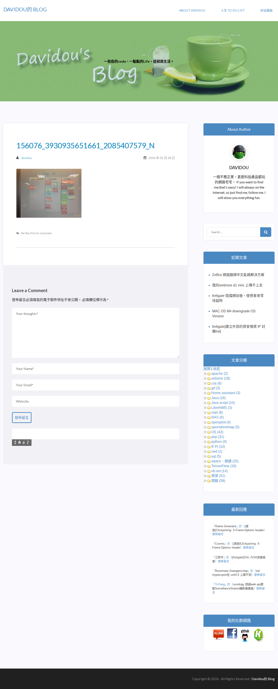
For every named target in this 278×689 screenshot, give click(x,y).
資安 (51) (218, 476)
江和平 (219, 557)
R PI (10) (218, 446)
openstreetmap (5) (225, 427)
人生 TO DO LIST (233, 10)
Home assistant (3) (225, 393)
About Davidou (192, 10)
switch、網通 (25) (224, 461)
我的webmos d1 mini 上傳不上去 (237, 285)
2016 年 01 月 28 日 (162, 158)
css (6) (216, 383)
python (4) (219, 441)
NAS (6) (217, 417)
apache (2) (219, 373)
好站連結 (266, 10)
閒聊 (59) (218, 481)
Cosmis (220, 543)
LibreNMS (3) (221, 408)
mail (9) (217, 412)
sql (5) (216, 456)
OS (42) (217, 432)
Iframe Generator (225, 526)
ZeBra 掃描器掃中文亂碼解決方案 (238, 275)
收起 (216, 369)
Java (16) (218, 398)
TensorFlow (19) (223, 466)
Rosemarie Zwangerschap (231, 570)
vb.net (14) (219, 471)
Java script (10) (223, 403)
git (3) (215, 388)
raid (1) (216, 451)
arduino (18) (220, 378)
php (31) (217, 437)
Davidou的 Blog (25, 9)
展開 (207, 369)
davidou (26, 157)
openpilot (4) (221, 422)
